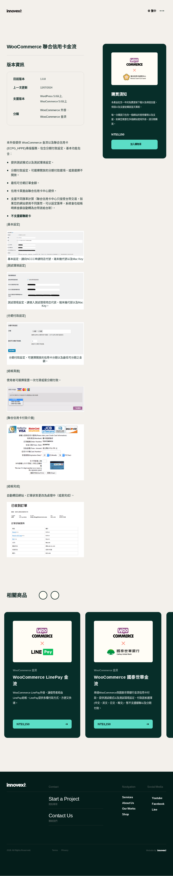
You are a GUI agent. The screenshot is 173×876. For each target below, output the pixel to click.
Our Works (128, 808)
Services (127, 797)
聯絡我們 (61, 817)
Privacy (64, 850)
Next (55, 595)
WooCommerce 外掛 (53, 110)
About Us (128, 803)
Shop (125, 814)
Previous (43, 595)
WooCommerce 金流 (53, 116)
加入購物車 (135, 144)
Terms (55, 850)
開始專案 (64, 800)
